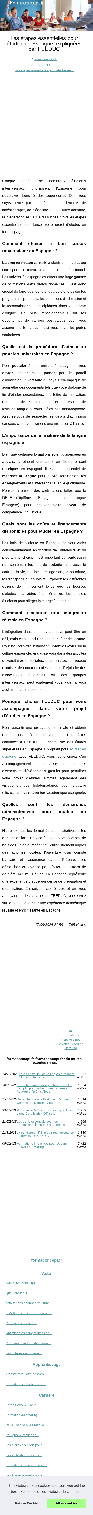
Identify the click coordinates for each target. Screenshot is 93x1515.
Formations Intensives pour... (26, 1465)
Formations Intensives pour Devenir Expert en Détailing (71, 1041)
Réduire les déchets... (21, 1323)
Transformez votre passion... (26, 1374)
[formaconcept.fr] (46, 15)
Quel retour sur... (18, 1293)
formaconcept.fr (45, 59)
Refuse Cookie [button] (26, 1503)
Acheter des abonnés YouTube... (29, 1303)
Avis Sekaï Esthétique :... (23, 1283)
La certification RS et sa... (24, 1455)
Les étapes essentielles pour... (27, 1475)
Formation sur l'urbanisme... (26, 1384)
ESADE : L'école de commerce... (29, 1313)
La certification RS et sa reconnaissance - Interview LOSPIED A (45, 1134)
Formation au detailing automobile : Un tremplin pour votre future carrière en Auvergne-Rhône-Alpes (44, 1088)
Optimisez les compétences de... (29, 1333)
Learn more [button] (72, 1492)
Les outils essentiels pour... (25, 1445)
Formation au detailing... (23, 1415)
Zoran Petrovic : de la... (22, 1405)
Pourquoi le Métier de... (22, 1435)
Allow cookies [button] (66, 1503)
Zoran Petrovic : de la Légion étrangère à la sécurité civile (47, 1075)
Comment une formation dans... (28, 1343)
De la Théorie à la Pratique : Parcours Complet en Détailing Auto (44, 1101)
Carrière (44, 64)
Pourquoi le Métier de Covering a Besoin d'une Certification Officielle (45, 1112)
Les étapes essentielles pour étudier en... (44, 70)
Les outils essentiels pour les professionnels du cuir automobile (41, 1123)
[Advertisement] (46, 122)
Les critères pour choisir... (24, 1353)
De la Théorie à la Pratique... (26, 1425)
